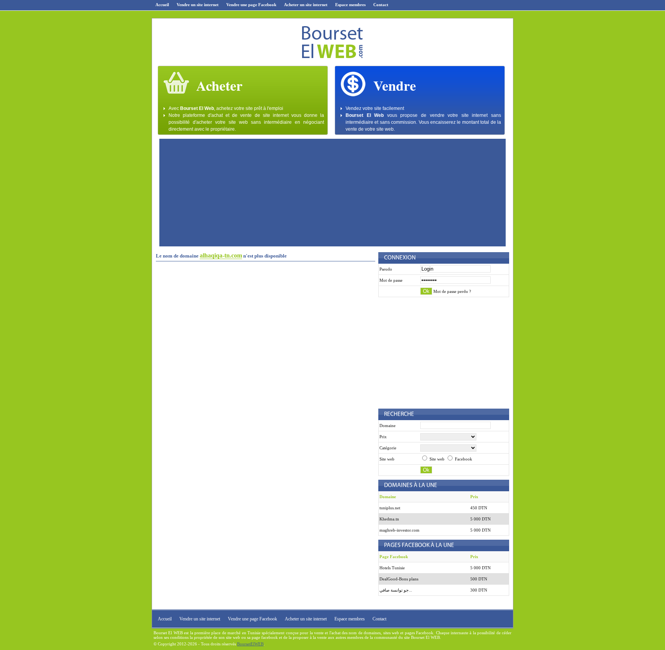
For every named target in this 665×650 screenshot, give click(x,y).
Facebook (463, 459)
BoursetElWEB (250, 644)
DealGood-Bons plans (398, 579)
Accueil (162, 4)
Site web (436, 459)
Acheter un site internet (305, 4)
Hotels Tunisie (392, 567)
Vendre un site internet (198, 4)
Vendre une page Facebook (251, 4)
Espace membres (350, 4)
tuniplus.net (389, 507)
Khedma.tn (389, 519)
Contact (380, 4)
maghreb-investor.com (399, 530)
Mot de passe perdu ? (452, 291)
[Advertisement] (332, 192)
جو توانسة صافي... (395, 590)
